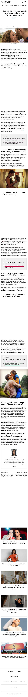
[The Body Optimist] (6, 2)
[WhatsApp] (15, 22)
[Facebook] (20, 2)
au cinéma (9, 49)
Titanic (3, 241)
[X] (12, 22)
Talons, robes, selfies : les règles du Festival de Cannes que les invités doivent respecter (14, 656)
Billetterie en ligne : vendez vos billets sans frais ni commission (14, 564)
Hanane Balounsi (10, 26)
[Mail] (14, 465)
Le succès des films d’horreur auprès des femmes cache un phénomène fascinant (14, 542)
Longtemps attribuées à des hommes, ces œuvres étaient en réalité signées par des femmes (14, 587)
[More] (18, 22)
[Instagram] (23, 2)
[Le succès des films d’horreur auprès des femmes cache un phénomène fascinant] (14, 534)
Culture (14, 18)
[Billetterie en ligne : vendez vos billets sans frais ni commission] (14, 555)
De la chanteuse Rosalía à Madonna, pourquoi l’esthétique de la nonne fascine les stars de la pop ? (14, 634)
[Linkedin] (13, 465)
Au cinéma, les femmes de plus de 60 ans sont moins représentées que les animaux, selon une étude (14, 610)
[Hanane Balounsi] (14, 452)
